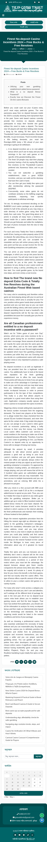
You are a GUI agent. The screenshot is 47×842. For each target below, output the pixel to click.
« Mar (6, 797)
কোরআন (29, 49)
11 (29, 779)
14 (7, 782)
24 (23, 785)
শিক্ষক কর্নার (13, 22)
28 (7, 789)
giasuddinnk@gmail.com (24, 817)
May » (12, 797)
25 (29, 785)
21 (7, 785)
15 (12, 782)
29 (12, 789)
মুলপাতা (14, 49)
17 (23, 782)
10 (23, 779)
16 (18, 782)
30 (18, 789)
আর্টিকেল (21, 49)
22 (12, 785)
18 (29, 782)
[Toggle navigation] (3, 15)
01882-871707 (24, 814)
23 (18, 785)
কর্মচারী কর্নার (34, 22)
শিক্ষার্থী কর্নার (24, 27)
